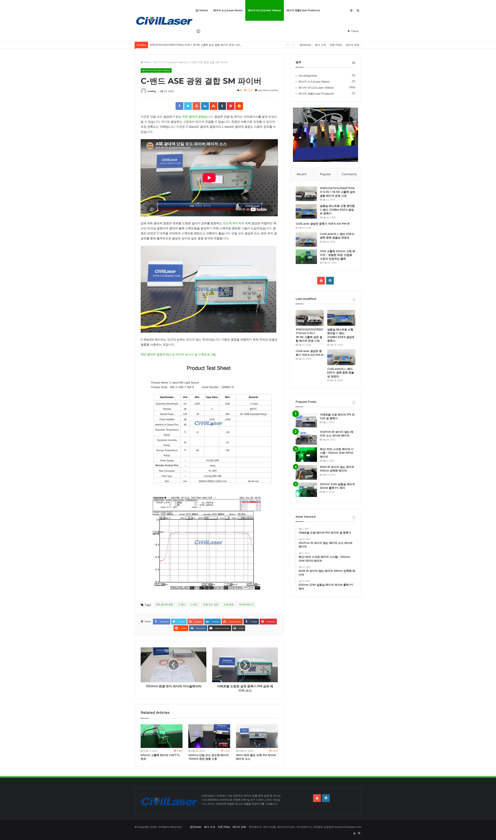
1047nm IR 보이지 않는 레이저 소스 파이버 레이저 (336, 433)
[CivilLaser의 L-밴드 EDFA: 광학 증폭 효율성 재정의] (306, 239)
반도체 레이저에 (233, 223)
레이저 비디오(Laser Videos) (264, 10)
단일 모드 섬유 (210, 604)
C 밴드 (181, 604)
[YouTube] (321, 281)
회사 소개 (320, 44)
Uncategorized (308, 75)
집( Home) (201, 10)
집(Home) (305, 44)
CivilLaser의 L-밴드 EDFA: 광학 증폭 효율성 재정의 (337, 236)
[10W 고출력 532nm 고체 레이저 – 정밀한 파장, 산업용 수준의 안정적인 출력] (306, 256)
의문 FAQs (336, 44)
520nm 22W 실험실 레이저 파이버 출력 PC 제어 (337, 486)
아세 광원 (229, 604)
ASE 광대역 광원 (164, 604)
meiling (152, 91)
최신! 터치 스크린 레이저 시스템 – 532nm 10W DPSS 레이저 (337, 452)
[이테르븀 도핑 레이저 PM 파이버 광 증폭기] (306, 420)
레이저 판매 (352, 44)
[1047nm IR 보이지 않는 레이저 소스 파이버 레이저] (306, 437)
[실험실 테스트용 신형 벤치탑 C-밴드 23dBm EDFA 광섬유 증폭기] (306, 211)
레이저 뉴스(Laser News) (228, 10)
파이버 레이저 (246, 604)
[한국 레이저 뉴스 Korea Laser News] (164, 20)
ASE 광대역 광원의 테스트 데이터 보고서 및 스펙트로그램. (178, 354)
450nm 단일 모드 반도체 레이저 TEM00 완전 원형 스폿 (208, 757)
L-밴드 (194, 604)
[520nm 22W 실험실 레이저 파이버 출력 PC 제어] (306, 489)
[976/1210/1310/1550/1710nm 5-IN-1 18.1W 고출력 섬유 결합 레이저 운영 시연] (306, 193)
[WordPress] (330, 281)
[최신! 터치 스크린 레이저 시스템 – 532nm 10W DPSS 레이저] (306, 454)
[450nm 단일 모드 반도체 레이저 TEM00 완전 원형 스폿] (209, 736)
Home (147, 62)
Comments (349, 174)
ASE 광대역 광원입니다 (197, 116)
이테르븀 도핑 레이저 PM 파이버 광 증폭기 (337, 416)
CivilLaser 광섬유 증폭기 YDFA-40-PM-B (322, 223)
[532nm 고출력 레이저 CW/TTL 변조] (162, 736)
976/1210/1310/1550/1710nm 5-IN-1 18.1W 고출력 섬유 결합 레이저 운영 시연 (195, 44)
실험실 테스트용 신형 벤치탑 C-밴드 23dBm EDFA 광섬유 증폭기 (337, 209)
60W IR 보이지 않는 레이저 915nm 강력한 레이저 (337, 469)
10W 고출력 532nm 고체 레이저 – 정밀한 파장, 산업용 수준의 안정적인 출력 (337, 254)
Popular (325, 174)
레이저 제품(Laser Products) (303, 10)
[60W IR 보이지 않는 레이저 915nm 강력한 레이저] (306, 472)
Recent (302, 174)
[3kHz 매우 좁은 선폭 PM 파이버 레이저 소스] (257, 736)
